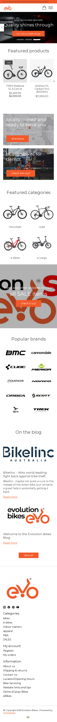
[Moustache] (16, 381)
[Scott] (41, 396)
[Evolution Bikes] (7, 7)
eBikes (7, 695)
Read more (10, 496)
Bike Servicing (12, 683)
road (42, 226)
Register (8, 650)
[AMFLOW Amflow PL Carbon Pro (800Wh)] (42, 71)
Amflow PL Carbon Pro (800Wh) (42, 88)
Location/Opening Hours (18, 679)
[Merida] (41, 367)
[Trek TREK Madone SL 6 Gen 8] (15, 71)
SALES (7, 639)
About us (9, 666)
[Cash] (28, 717)
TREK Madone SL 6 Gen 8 (15, 87)
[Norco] (41, 381)
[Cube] (16, 367)
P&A (5, 635)
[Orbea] (16, 396)
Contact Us (10, 674)
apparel (8, 631)
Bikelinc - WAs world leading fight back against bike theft (25, 474)
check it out (28, 303)
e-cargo (42, 257)
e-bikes (15, 257)
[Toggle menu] (51, 8)
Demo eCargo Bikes (15, 691)
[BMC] (16, 353)
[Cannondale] (41, 353)
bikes (6, 618)
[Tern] (16, 410)
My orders (9, 654)
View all (28, 555)
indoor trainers (12, 626)
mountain (15, 226)
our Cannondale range (28, 33)
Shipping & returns (15, 670)
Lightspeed (9, 712)
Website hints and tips (17, 687)
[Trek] (41, 410)
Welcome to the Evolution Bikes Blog (27, 535)
